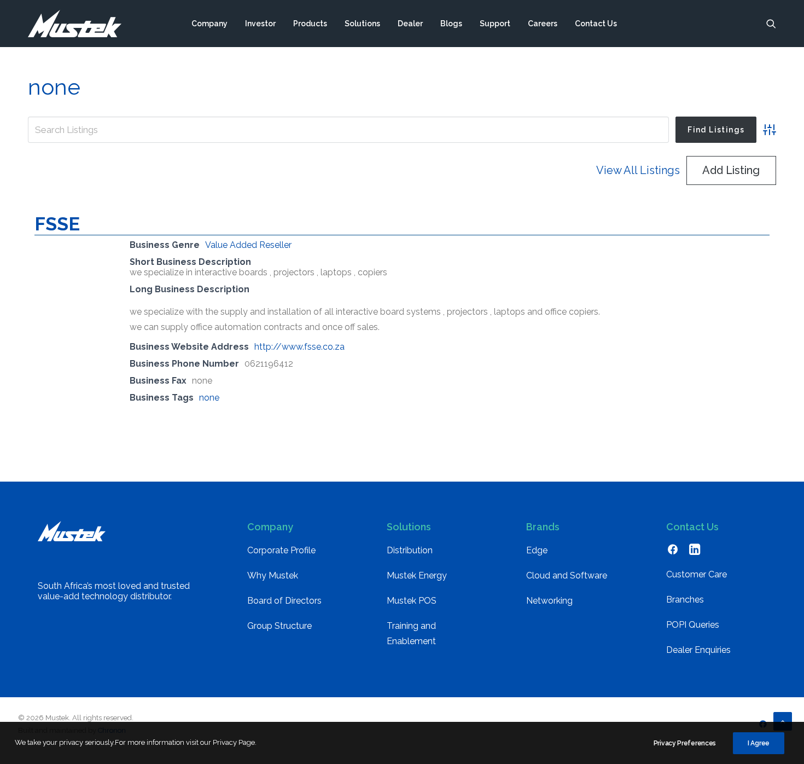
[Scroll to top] (782, 720)
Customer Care (696, 574)
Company (209, 23)
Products (310, 23)
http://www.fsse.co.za (299, 347)
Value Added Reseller (248, 245)
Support (495, 23)
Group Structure (279, 626)
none (209, 397)
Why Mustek (272, 575)
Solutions (362, 23)
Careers (542, 23)
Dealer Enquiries (698, 650)
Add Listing (731, 170)
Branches (685, 599)
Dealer (410, 23)
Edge (536, 550)
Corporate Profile (281, 550)
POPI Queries (692, 625)
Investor (260, 23)
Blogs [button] (451, 23)
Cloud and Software (566, 575)
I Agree (759, 743)
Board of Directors (284, 600)
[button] (771, 23)
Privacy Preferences (685, 743)
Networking (549, 600)
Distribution (410, 550)
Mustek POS (411, 600)
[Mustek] (74, 23)
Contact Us (596, 23)
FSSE (57, 224)
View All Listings (638, 170)
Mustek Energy (417, 575)
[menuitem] (209, 23)
